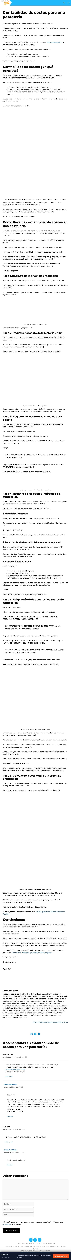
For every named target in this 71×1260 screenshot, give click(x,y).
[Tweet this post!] (35, 1035)
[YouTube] (39, 1240)
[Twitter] (35, 1240)
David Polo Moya (10, 1084)
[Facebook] (31, 1240)
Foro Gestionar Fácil (54, 42)
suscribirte (7, 1225)
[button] (64, 3)
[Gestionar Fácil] (6, 3)
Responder (9, 1076)
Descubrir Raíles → (61, 1256)
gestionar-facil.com (13, 1246)
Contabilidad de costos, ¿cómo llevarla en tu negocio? (32, 953)
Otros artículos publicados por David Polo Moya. (50, 1022)
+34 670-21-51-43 (49, 1243)
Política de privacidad (28, 1251)
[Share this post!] (31, 1035)
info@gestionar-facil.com (33, 1243)
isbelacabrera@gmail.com (15, 1069)
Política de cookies (43, 1251)
